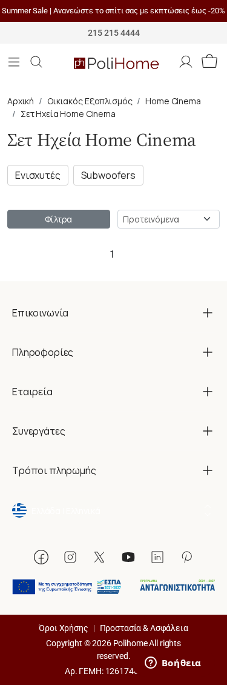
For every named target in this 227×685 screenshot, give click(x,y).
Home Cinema (172, 101)
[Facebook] (41, 557)
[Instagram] (70, 557)
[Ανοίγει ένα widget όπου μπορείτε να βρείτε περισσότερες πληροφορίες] (173, 664)
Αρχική (20, 101)
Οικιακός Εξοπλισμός (89, 101)
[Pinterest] (186, 557)
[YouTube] (128, 557)
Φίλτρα (58, 219)
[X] (99, 557)
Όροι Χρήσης (63, 628)
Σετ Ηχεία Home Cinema (68, 113)
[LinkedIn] (157, 557)
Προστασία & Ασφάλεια (144, 628)
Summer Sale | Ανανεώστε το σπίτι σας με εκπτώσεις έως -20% (113, 10)
